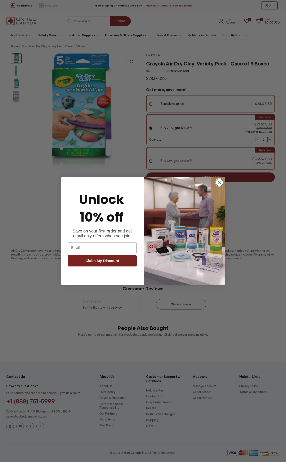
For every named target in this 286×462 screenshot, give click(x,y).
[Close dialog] (219, 182)
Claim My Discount (102, 261)
